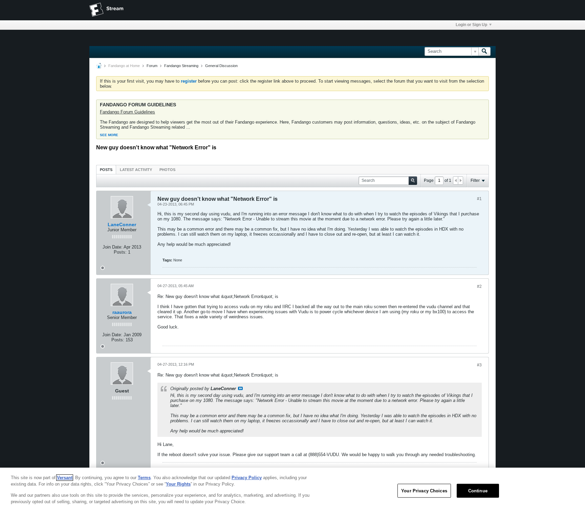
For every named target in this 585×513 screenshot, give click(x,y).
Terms (144, 477)
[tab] (106, 169)
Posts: (120, 252)
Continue (478, 490)
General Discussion (221, 66)
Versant (64, 477)
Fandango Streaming (181, 66)
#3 (479, 365)
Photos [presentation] (167, 170)
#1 (479, 198)
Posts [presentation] (106, 170)
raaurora (122, 312)
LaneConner (122, 224)
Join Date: (113, 247)
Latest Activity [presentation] (136, 170)
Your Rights (178, 484)
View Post (240, 388)
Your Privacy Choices (424, 490)
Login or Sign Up (471, 24)
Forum (152, 66)
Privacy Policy (247, 477)
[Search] (484, 51)
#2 (479, 286)
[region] (292, 490)
